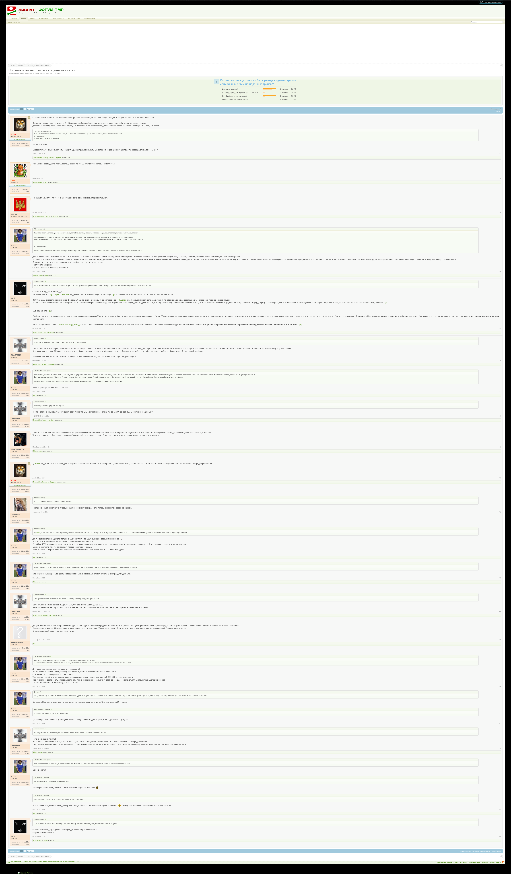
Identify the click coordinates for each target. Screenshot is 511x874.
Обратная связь (474, 862)
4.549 (27, 253)
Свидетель (36, 512)
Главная (14, 18)
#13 (500, 578)
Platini (34, 271)
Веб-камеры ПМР (74, 18)
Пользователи (43, 18)
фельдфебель (38, 275)
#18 (500, 748)
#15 (500, 640)
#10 (500, 478)
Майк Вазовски (37, 447)
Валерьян (45, 482)
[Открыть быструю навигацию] (501, 65)
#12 (500, 553)
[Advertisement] (255, 45)
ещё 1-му (55, 216)
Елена (51, 157)
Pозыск (34, 212)
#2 (500, 178)
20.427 (27, 145)
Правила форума (58, 18)
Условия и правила (460, 862)
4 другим (51, 332)
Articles (32, 18)
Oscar (35, 332)
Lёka (34, 178)
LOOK (35, 615)
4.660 (27, 306)
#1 (500, 153)
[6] (114, 294)
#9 (500, 447)
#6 (500, 360)
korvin (34, 328)
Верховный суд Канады (70, 324)
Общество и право (26, 73)
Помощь (485, 862)
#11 (500, 512)
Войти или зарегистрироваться (490, 2)
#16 (500, 686)
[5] (51, 294)
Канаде (122, 300)
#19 (500, 809)
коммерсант (41, 216)
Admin (52, 73)
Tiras (35, 157)
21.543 (27, 363)
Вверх (498, 862)
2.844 (27, 457)
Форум (23, 19)
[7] (300, 324)
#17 (500, 723)
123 (28, 222)
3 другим (51, 364)
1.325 (27, 650)
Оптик (40, 182)
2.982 (27, 522)
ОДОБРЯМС (36, 360)
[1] (50, 311)
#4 (500, 271)
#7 (500, 391)
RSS (503, 862)
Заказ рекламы (89, 18)
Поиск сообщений (14, 22)
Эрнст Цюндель (62, 294)
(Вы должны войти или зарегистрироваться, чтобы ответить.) (481, 851)
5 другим (58, 157)
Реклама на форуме (444, 862)
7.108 (27, 192)
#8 (500, 416)
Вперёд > (30, 109)
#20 (500, 836)
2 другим (53, 482)
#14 (500, 611)
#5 (500, 328)
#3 (500, 212)
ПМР (8, 862)
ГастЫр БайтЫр (42, 157)
